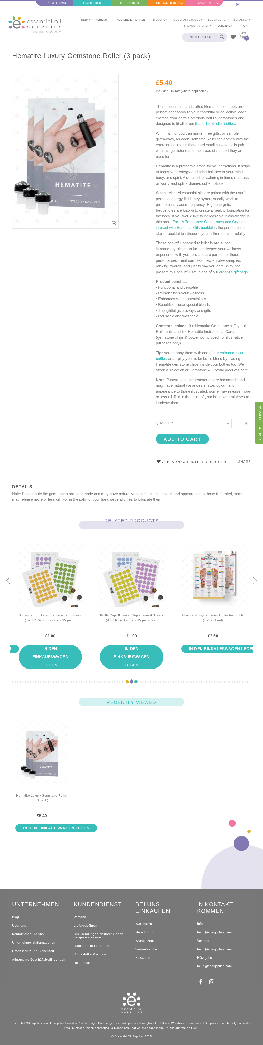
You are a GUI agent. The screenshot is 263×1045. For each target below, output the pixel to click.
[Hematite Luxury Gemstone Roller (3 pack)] (41, 757)
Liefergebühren (85, 925)
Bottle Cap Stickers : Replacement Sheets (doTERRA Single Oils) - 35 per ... (50, 618)
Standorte (205, 3)
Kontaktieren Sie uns (28, 934)
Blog (15, 917)
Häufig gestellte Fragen (91, 946)
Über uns (19, 925)
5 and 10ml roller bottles (215, 123)
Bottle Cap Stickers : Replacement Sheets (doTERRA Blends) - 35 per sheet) (131, 618)
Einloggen (92, 3)
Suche (220, 37)
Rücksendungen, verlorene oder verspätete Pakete (98, 935)
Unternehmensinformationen (33, 942)
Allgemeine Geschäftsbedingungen (38, 959)
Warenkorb (143, 924)
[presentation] (8, 581)
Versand (80, 917)
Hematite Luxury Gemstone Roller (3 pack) (81, 56)
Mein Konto (129, 3)
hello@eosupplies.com (244, 3)
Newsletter (143, 958)
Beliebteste (82, 963)
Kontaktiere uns (170, 3)
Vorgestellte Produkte (90, 954)
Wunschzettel (145, 941)
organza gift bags (233, 272)
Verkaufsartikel (146, 949)
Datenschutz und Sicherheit (33, 951)
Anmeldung (57, 3)
